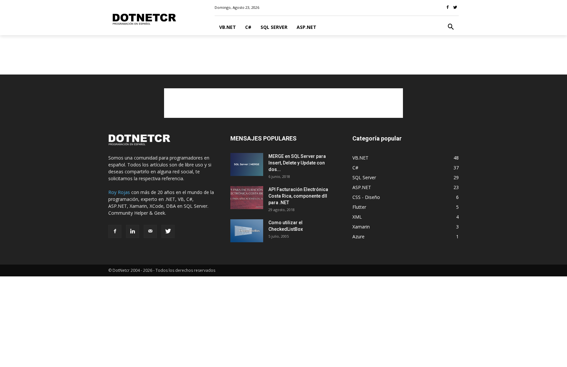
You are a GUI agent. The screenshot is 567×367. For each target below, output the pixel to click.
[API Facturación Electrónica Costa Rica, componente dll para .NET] (246, 197)
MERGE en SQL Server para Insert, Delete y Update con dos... (297, 163)
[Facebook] (114, 231)
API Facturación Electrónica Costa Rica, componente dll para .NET (298, 196)
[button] (451, 27)
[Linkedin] (132, 231)
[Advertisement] (283, 58)
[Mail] (150, 231)
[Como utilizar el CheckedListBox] (246, 230)
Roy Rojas (119, 192)
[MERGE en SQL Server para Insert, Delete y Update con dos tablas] (246, 164)
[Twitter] (168, 231)
